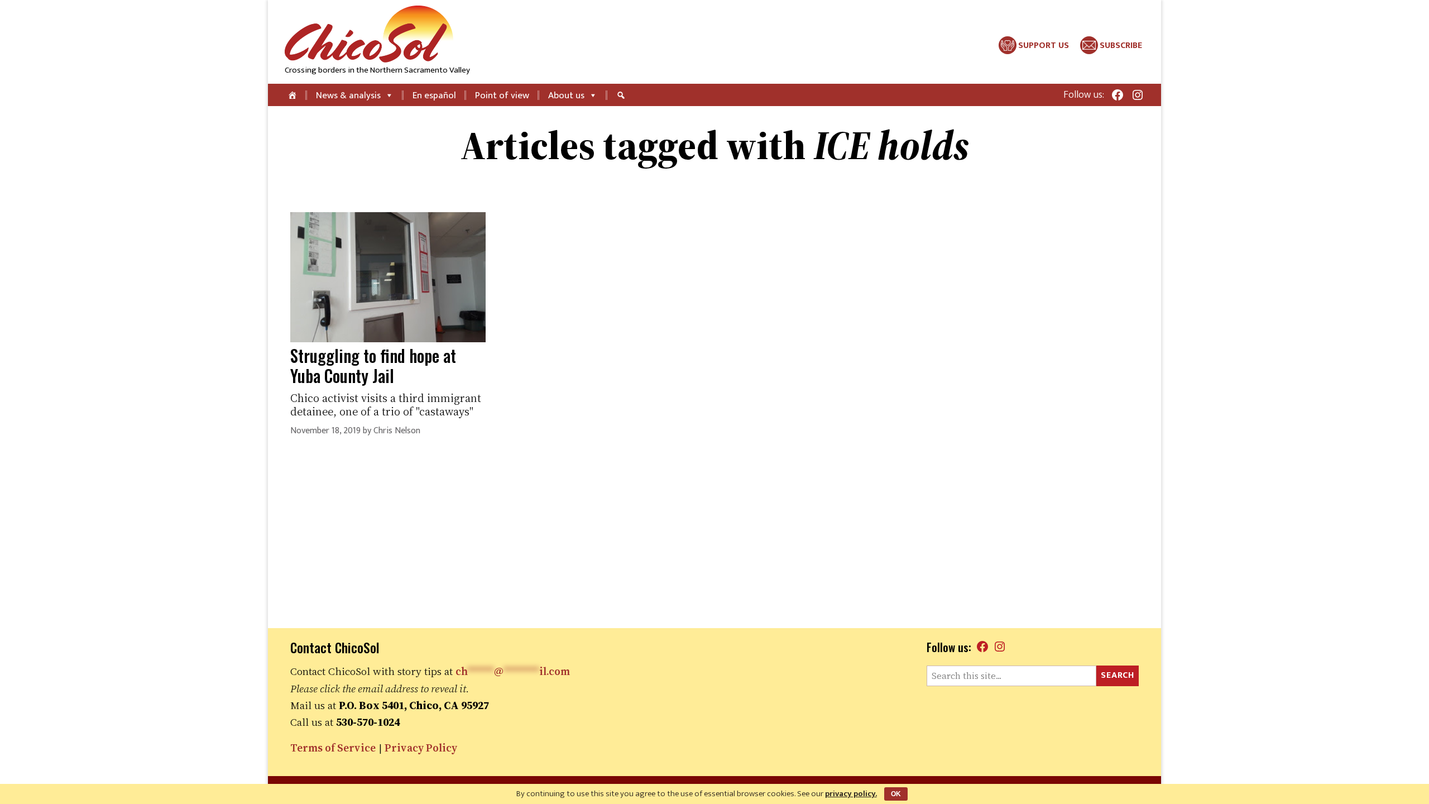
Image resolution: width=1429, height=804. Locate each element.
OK (896, 794)
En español (434, 95)
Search (1117, 675)
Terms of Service (333, 747)
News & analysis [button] (348, 95)
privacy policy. (851, 794)
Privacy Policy (421, 747)
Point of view (502, 95)
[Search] (622, 95)
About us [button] (566, 95)
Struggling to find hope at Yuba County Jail (373, 365)
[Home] (293, 95)
